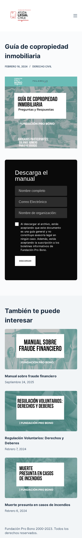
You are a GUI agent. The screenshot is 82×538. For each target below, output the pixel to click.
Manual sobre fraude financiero (31, 376)
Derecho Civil (42, 66)
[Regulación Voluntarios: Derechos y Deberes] (41, 411)
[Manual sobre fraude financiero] (41, 349)
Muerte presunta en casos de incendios (37, 505)
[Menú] (75, 16)
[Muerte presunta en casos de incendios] (41, 478)
